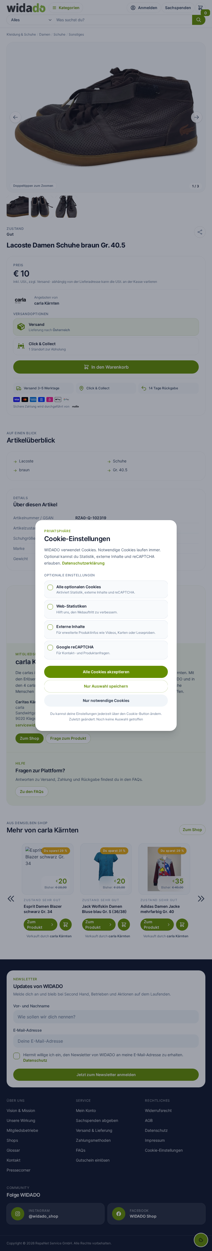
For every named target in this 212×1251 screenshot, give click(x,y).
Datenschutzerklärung (83, 563)
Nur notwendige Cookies (106, 700)
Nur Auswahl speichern (106, 686)
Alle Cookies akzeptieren (106, 671)
